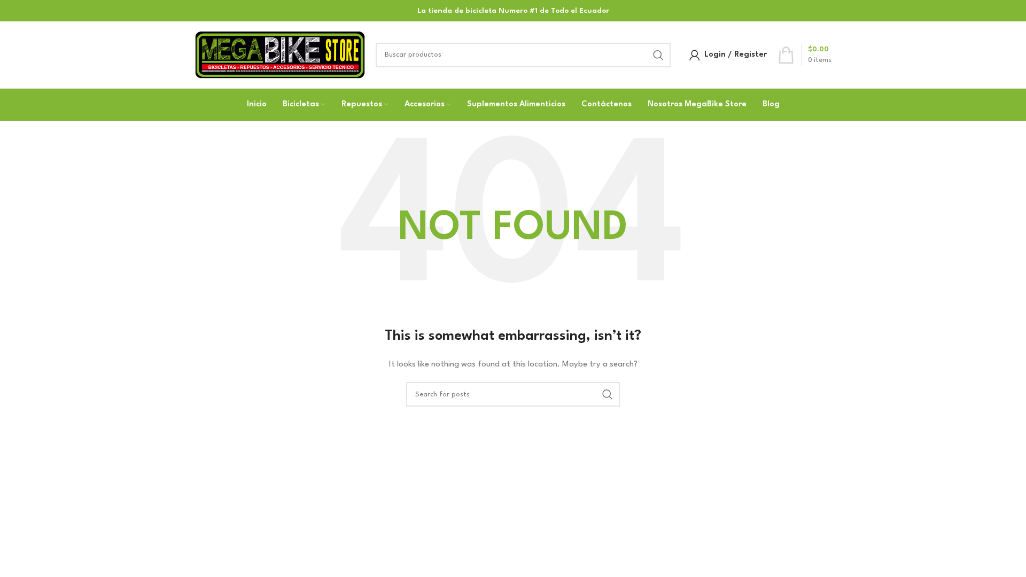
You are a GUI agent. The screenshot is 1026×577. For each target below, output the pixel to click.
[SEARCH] (658, 55)
